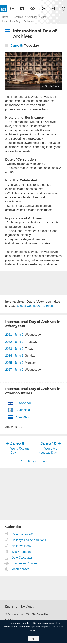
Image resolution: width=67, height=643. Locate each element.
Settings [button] (63, 8)
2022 (8, 341)
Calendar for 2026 (23, 534)
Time (11, 8)
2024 (8, 355)
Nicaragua (22, 416)
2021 (8, 334)
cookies (27, 623)
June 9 (16, 45)
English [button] (10, 606)
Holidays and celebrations (29, 540)
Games (42, 8)
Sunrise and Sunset (25, 563)
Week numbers (21, 551)
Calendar (22, 8)
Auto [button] (29, 606)
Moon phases (20, 569)
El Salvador (23, 403)
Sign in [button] (53, 8)
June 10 (49, 443)
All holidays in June (34, 461)
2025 (8, 362)
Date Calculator (22, 557)
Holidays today (21, 545)
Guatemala (22, 409)
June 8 (17, 443)
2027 (8, 369)
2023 (8, 348)
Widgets (32, 8)
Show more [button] (12, 426)
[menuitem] (11, 8)
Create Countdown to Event (35, 305)
